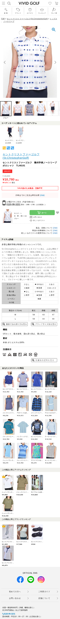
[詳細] (42, 195)
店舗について (44, 598)
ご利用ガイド (44, 591)
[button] (55, 62)
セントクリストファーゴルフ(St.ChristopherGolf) (21, 156)
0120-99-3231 (13, 204)
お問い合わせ (15, 598)
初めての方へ (15, 591)
